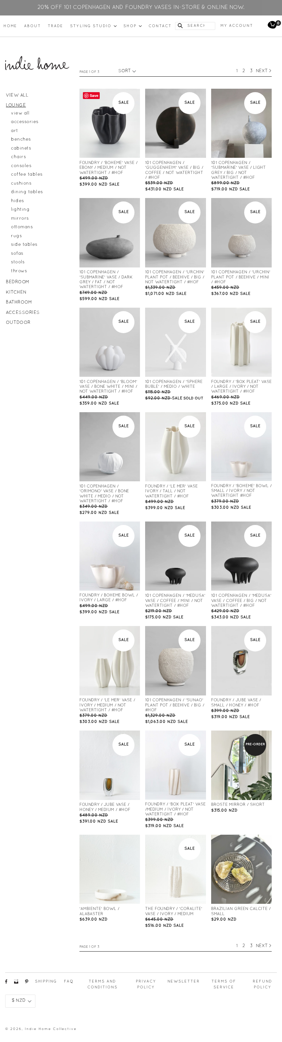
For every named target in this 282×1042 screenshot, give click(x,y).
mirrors (20, 219)
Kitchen (16, 292)
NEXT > (264, 71)
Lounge (16, 105)
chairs (18, 157)
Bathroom (19, 302)
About (32, 26)
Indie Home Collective (51, 1029)
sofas (17, 254)
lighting (20, 210)
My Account (236, 26)
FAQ (69, 981)
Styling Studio (93, 26)
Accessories (23, 313)
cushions (21, 184)
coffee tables (27, 175)
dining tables (27, 192)
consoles (21, 166)
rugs (16, 236)
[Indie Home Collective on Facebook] (6, 983)
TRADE (55, 26)
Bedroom (18, 282)
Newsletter (183, 981)
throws (19, 271)
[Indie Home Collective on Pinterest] (26, 983)
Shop (132, 26)
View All (17, 96)
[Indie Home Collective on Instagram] (16, 983)
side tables (24, 245)
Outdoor (18, 323)
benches (21, 140)
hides (17, 201)
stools (17, 262)
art (14, 131)
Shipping (46, 981)
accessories (25, 122)
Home (10, 26)
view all (20, 113)
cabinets (21, 148)
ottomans (22, 227)
